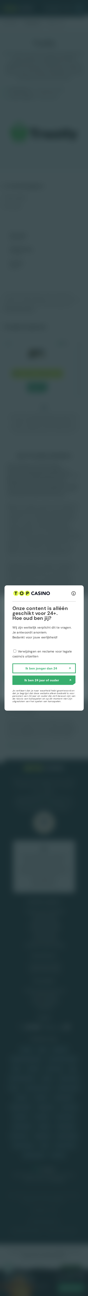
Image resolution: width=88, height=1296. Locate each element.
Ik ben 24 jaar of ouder (41, 680)
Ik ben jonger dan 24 (41, 668)
